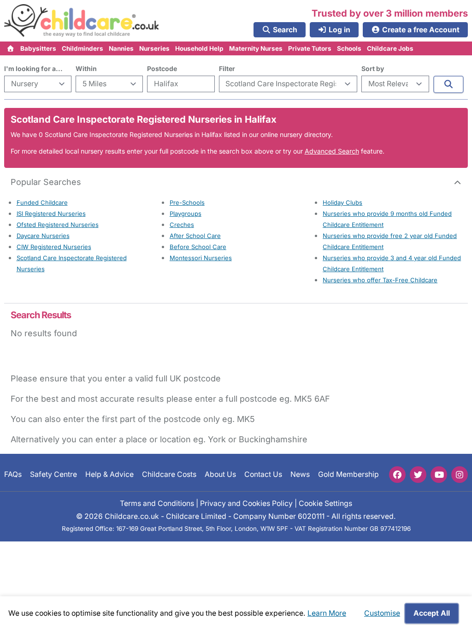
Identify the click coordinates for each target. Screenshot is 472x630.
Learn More (326, 613)
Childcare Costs (169, 474)
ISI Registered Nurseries (51, 213)
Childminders (82, 48)
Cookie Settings (325, 503)
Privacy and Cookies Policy (246, 503)
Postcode (162, 68)
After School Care (195, 235)
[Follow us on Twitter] (418, 474)
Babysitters (38, 48)
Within (86, 68)
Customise (382, 613)
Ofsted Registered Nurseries (58, 224)
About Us (220, 474)
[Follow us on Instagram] (459, 474)
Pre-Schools (187, 202)
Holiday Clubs (342, 202)
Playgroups (185, 213)
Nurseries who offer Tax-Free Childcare (380, 280)
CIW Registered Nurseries (54, 246)
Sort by (372, 68)
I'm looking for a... (33, 68)
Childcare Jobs (390, 48)
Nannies (121, 48)
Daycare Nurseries (43, 235)
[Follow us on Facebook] (397, 474)
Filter (227, 68)
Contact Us (263, 474)
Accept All (431, 613)
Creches (182, 224)
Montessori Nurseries (201, 258)
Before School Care (198, 246)
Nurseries (154, 48)
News (300, 474)
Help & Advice (109, 474)
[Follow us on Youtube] (439, 474)
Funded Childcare (42, 202)
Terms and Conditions (157, 503)
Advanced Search (332, 151)
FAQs (13, 474)
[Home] (11, 48)
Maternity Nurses (256, 48)
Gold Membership (348, 474)
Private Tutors (309, 48)
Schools (349, 48)
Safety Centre (53, 474)
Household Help (199, 48)
